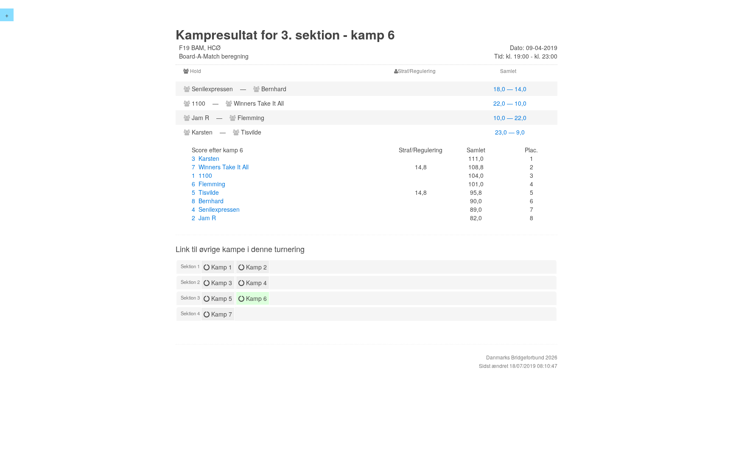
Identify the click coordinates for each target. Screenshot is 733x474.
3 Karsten (205, 158)
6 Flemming (208, 184)
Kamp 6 (255, 298)
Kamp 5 (221, 298)
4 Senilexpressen (216, 209)
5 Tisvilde (205, 192)
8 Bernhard (208, 200)
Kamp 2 (255, 267)
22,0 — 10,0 (509, 103)
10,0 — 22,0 (509, 117)
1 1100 (202, 175)
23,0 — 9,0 (510, 132)
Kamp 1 (221, 267)
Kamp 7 (221, 314)
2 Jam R (204, 217)
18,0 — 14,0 (509, 88)
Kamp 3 (221, 282)
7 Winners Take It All (220, 167)
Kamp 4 (255, 282)
